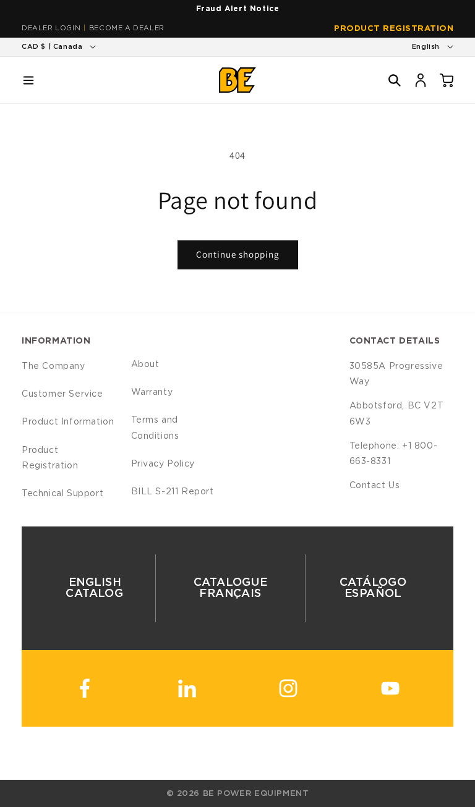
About (145, 364)
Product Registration (393, 29)
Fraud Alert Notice (238, 8)
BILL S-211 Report (172, 492)
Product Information (68, 422)
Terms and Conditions (155, 428)
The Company (53, 366)
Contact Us (374, 485)
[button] (28, 80)
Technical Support (62, 493)
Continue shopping (238, 254)
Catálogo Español (373, 588)
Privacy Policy (163, 464)
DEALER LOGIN (51, 28)
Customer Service (62, 394)
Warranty (152, 392)
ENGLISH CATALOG (94, 588)
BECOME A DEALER (127, 28)
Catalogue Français (230, 588)
